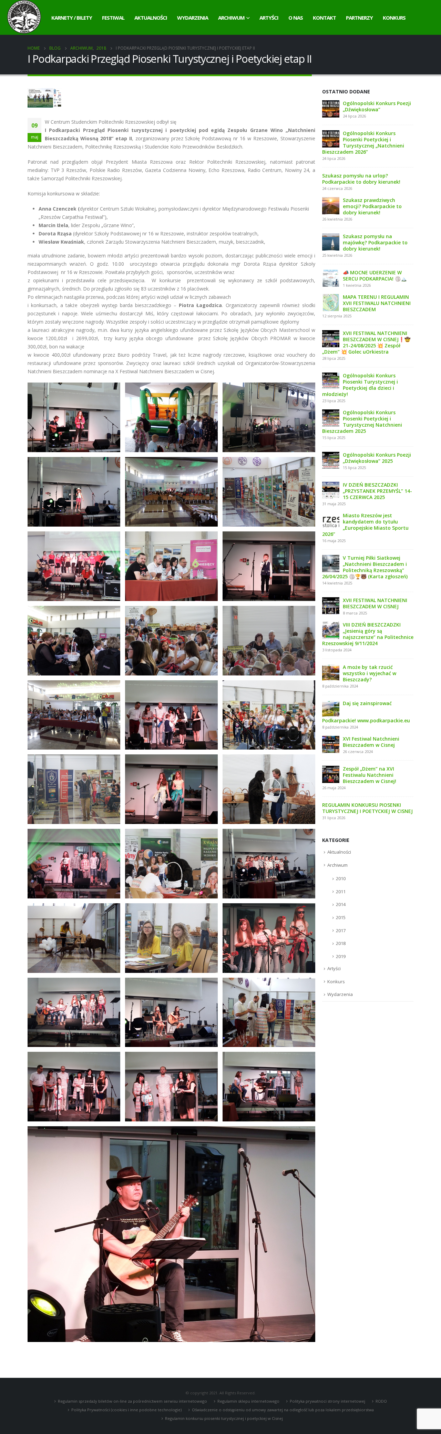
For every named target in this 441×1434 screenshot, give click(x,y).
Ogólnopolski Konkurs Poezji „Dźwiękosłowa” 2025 (377, 457)
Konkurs (394, 17)
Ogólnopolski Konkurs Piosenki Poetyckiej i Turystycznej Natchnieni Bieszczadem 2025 (362, 421)
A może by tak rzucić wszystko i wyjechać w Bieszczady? (369, 673)
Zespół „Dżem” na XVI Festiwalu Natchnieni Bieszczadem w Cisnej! (369, 774)
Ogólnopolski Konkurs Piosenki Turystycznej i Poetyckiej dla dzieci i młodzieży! (360, 384)
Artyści (268, 17)
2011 (341, 891)
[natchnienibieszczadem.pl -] (24, 17)
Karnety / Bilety (71, 17)
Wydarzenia (192, 17)
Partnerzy (359, 17)
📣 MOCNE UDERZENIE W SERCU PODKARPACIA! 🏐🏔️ (375, 275)
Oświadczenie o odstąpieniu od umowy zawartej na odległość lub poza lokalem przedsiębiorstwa (283, 1409)
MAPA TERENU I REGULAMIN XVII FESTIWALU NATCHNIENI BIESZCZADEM (377, 303)
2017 (341, 930)
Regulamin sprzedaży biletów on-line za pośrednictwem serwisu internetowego (132, 1401)
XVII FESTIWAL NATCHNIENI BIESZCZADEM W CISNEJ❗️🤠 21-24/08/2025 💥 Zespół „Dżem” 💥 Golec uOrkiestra (366, 342)
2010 (341, 878)
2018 (341, 943)
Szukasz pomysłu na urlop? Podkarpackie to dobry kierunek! (361, 178)
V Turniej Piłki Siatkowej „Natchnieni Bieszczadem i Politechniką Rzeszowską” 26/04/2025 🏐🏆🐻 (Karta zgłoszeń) (365, 567)
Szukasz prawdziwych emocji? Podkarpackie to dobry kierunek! (372, 206)
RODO (381, 1401)
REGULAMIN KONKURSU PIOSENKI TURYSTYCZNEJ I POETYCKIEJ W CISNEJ (367, 808)
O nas (295, 17)
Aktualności (150, 17)
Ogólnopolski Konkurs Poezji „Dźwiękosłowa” (377, 106)
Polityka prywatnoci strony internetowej (327, 1401)
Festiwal (113, 17)
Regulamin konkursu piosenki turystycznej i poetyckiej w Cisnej (224, 1418)
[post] (330, 108)
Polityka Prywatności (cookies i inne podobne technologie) (126, 1409)
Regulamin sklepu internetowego (248, 1401)
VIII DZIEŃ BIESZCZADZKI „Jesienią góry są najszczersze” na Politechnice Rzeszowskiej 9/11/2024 (367, 634)
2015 (341, 917)
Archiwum (231, 17)
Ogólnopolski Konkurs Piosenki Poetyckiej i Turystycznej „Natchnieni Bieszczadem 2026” (363, 142)
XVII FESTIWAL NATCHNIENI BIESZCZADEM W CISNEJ (375, 603)
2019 (341, 956)
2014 (341, 904)
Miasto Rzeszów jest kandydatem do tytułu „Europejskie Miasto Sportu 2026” (365, 524)
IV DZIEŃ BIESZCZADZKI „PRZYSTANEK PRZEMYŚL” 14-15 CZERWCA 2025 (377, 490)
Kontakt (324, 17)
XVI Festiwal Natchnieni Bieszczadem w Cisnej (371, 741)
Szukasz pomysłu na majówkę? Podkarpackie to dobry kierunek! (375, 242)
